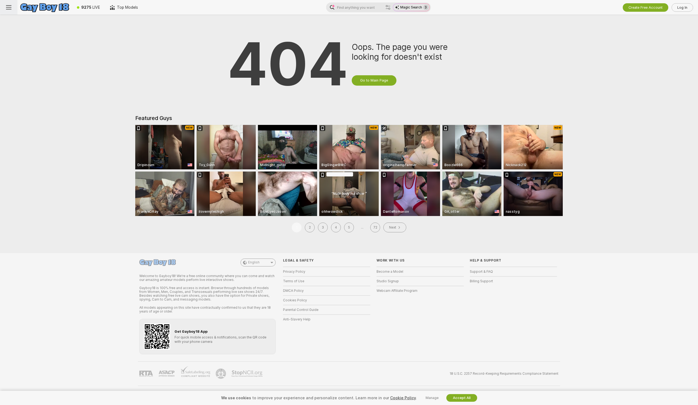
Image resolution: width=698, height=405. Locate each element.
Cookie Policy (403, 398)
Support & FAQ (481, 272)
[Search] (388, 7)
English (254, 262)
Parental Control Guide (300, 310)
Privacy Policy (294, 272)
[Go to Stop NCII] (247, 373)
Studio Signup (388, 281)
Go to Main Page (374, 80)
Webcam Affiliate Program (397, 291)
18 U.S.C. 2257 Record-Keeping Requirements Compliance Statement (504, 374)
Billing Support (481, 281)
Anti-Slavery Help (297, 319)
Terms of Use (293, 281)
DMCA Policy (293, 291)
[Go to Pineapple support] (221, 373)
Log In (682, 7)
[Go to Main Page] (44, 7)
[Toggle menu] (8, 7)
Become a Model (390, 272)
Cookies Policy (295, 300)
